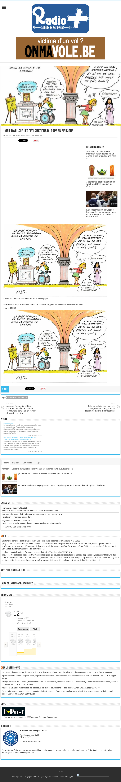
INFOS (8, 136)
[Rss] (59, 771)
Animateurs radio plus (17, 398)
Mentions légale (66, 777)
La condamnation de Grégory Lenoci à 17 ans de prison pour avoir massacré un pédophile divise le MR (101, 213)
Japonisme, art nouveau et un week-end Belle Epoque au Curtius (100, 183)
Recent (6, 463)
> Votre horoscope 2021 (30, 742)
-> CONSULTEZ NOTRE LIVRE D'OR (16, 527)
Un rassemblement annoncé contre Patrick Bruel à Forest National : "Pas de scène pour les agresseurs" (23, 452)
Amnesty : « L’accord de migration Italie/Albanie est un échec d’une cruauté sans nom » (101, 154)
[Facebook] (62, 771)
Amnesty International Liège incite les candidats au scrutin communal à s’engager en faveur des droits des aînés (21, 408)
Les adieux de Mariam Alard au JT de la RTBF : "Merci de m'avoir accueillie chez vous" (20, 436)
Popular (15, 463)
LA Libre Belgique (11, 667)
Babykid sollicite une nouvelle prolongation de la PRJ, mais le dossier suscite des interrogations (100, 407)
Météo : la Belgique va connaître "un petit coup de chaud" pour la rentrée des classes (37, 688)
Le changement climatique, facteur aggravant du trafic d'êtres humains (32, 552)
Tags (37, 463)
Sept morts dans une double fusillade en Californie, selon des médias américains (36, 541)
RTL (4, 536)
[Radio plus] (60, 18)
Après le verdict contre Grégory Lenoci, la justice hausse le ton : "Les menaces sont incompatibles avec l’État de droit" (51, 676)
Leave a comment (23, 136)
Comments (27, 463)
